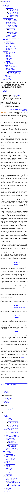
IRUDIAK (5, 75)
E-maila (5, 91)
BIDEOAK (8, 78)
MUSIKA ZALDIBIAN (10, 69)
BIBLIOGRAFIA (6, 39)
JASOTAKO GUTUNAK (11, 36)
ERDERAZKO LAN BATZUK (12, 19)
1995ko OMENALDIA (13, 15)
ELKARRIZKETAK (10, 68)
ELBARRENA (9, 56)
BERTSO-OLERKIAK (10, 28)
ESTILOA (8, 45)
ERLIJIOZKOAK (11, 29)
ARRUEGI (8, 54)
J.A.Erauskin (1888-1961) (14, 72)
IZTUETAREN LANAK (8, 18)
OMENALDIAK (9, 8)
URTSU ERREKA (9, 64)
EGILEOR (8, 55)
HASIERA (5, 3)
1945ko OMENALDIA (13, 11)
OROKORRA (8, 41)
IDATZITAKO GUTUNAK (11, 26)
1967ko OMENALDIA (13, 12)
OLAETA (8, 59)
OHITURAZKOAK (12, 31)
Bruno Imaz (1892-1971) (14, 74)
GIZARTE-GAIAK (12, 35)
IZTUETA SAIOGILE (10, 46)
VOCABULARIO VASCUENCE (12, 38)
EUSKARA (8, 49)
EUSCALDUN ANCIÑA (11, 22)
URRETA (8, 61)
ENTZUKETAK (6, 65)
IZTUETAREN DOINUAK (11, 66)
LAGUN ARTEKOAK (13, 32)
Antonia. (22, 357)
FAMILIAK (5, 51)
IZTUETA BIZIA (9, 42)
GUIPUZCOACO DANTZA (12, 21)
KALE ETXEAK (9, 58)
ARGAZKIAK (8, 76)
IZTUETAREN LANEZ (11, 48)
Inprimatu (5, 90)
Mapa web (5, 401)
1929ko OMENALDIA (13, 9)
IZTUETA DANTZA (10, 44)
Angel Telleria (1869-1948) (14, 71)
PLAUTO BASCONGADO (11, 23)
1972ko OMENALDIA (13, 13)
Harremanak (6, 399)
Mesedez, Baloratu (5, 106)
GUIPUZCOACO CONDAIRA (12, 25)
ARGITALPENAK (7, 79)
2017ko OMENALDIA (13, 16)
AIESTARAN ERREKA (10, 52)
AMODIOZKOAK (12, 34)
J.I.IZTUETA (6, 5)
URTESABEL (9, 62)
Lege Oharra (6, 402)
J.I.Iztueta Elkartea (7, 398)
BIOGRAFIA (8, 6)
